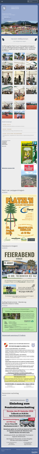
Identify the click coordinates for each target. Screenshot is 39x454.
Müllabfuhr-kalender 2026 (8, 168)
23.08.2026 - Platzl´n (7, 124)
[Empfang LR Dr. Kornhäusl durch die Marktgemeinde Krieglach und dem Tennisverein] (7, 57)
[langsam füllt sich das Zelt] (7, 66)
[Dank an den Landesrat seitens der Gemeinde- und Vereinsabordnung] (7, 105)
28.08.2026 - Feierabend (7, 129)
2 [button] (32, 33)
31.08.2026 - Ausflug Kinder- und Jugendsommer (12, 133)
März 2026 (4, 146)
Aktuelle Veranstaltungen (7, 121)
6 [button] (36, 33)
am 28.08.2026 (4, 247)
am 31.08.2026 (4, 305)
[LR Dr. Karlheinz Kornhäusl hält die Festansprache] (31, 78)
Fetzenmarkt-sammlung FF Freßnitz (13, 335)
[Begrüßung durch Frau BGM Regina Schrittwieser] (31, 66)
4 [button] (34, 33)
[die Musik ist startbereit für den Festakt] (19, 66)
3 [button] (33, 33)
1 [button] (31, 33)
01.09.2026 (4, 395)
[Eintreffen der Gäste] (19, 57)
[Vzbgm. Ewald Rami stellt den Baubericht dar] (19, 78)
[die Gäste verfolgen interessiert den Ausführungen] (7, 90)
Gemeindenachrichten (6, 140)
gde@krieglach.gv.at (7, 18)
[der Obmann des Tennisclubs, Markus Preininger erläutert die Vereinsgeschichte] (7, 78)
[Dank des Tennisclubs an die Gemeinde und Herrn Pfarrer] (19, 105)
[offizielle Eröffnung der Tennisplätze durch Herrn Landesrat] (31, 105)
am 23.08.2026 (4, 192)
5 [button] (35, 33)
